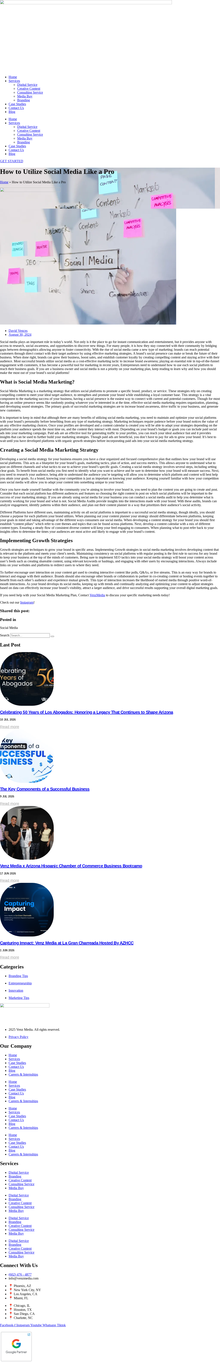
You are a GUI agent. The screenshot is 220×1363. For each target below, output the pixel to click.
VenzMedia (97, 595)
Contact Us (16, 108)
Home (13, 77)
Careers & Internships (23, 1074)
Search (4, 635)
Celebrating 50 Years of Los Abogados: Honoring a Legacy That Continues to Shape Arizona (86, 712)
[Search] (52, 636)
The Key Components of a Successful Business (45, 789)
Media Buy (24, 96)
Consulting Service (30, 92)
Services (14, 81)
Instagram (27, 602)
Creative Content (28, 88)
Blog (12, 112)
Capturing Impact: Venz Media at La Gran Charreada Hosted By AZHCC (66, 943)
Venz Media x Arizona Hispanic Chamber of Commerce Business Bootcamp (71, 866)
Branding (23, 100)
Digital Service (27, 85)
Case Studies (17, 104)
